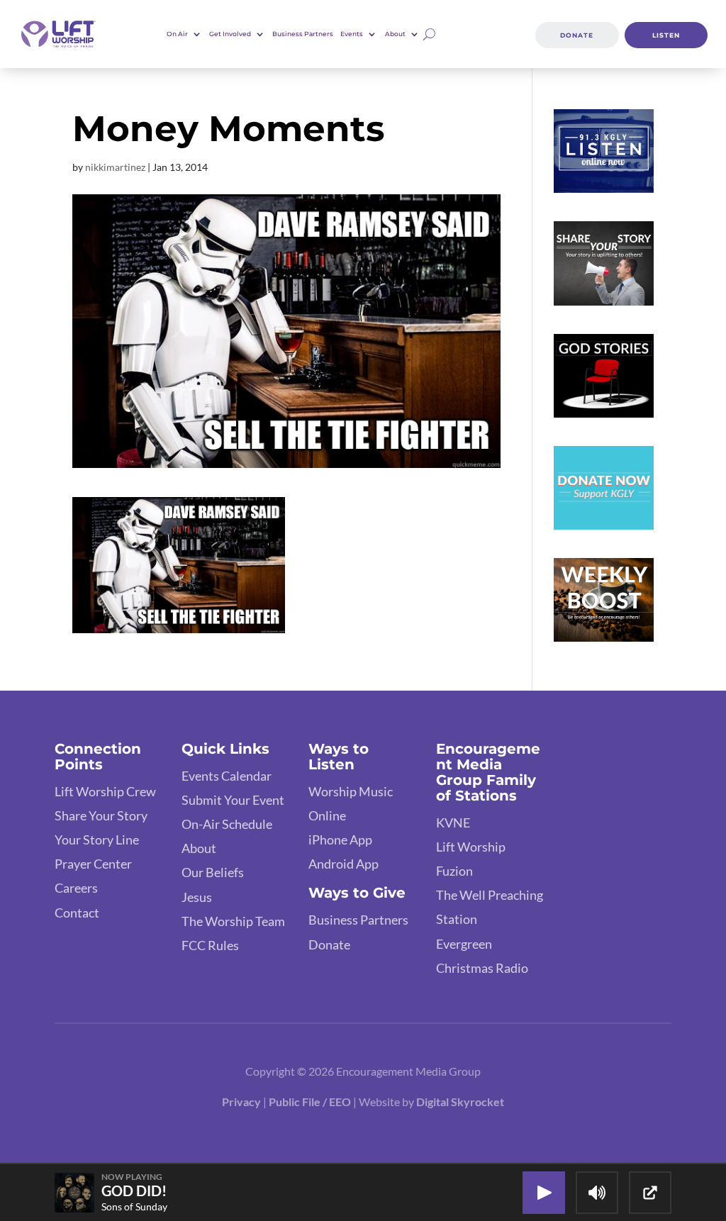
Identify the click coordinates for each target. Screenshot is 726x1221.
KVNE (453, 822)
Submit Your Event (233, 800)
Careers (76, 888)
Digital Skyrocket (460, 1101)
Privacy (241, 1101)
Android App (343, 863)
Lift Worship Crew (105, 791)
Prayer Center (93, 863)
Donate (576, 35)
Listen (666, 35)
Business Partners (302, 34)
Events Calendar (227, 776)
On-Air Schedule (227, 824)
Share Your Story (101, 815)
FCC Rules (210, 945)
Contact (77, 912)
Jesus (197, 897)
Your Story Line (97, 839)
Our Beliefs (213, 872)
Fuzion (454, 871)
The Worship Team (233, 921)
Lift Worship (471, 846)
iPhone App (340, 839)
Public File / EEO (311, 1101)
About (199, 848)
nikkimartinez (115, 167)
